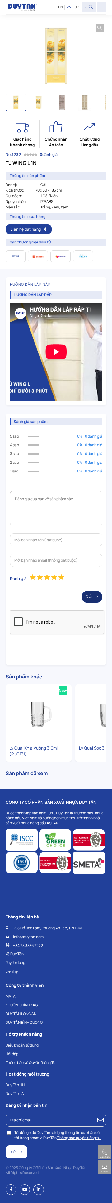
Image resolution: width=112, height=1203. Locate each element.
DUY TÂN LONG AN (21, 1013)
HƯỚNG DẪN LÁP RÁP (30, 284)
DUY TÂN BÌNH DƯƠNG (24, 1022)
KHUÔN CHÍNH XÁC (22, 1005)
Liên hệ (12, 971)
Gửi (89, 596)
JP (77, 7)
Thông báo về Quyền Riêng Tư (30, 1062)
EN (60, 7)
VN (69, 7)
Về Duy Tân (15, 953)
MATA (11, 996)
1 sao (14, 471)
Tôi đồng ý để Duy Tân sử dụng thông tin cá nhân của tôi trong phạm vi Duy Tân (58, 1135)
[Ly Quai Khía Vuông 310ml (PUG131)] (38, 714)
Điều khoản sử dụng (22, 1045)
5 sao (14, 436)
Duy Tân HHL (16, 1084)
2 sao (14, 462)
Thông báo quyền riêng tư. (79, 1137)
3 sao (14, 453)
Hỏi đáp (12, 1054)
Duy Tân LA (15, 1093)
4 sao (14, 445)
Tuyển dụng (15, 962)
